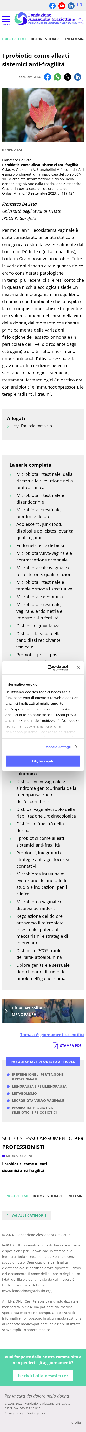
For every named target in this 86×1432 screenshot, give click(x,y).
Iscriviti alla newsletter (43, 1376)
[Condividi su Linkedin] (77, 76)
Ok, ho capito (43, 761)
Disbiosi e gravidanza (37, 625)
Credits (76, 1422)
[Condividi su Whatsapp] (57, 76)
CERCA (76, 21)
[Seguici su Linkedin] (71, 5)
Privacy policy (14, 1413)
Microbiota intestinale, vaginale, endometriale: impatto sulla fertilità (40, 611)
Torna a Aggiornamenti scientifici (52, 1034)
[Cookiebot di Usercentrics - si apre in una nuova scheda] (50, 668)
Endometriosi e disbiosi (40, 545)
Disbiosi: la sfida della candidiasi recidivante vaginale (38, 640)
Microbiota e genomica (39, 596)
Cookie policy (35, 1413)
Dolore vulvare (45, 39)
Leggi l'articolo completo (32, 425)
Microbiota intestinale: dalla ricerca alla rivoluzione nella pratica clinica (44, 480)
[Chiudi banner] (79, 667)
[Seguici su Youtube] (61, 5)
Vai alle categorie (29, 1215)
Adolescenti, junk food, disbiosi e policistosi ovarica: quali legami (45, 530)
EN (79, 5)
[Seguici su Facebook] (52, 5)
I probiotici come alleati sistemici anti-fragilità (24, 1167)
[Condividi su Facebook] (47, 76)
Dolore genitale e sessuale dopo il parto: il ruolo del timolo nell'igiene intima (43, 971)
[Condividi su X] (67, 76)
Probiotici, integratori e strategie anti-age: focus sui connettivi (44, 859)
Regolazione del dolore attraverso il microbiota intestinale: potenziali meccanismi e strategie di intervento (42, 929)
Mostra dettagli (58, 747)
